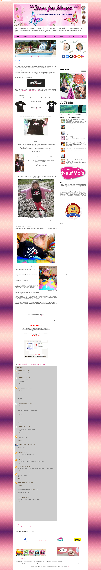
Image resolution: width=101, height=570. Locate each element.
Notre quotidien (62, 190)
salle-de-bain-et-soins (76, 187)
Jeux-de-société (67, 191)
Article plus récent (20, 524)
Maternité (77, 190)
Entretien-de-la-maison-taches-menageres (70, 189)
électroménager (70, 196)
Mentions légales (29, 558)
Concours (73, 185)
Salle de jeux (63, 186)
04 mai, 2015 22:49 (26, 435)
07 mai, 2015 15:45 (26, 459)
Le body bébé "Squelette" (36, 108)
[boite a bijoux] (68, 551)
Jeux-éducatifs (67, 190)
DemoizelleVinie (21, 403)
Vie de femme (67, 185)
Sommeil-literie (70, 192)
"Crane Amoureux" (36, 103)
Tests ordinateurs (82, 196)
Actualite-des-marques (75, 193)
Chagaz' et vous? (21, 482)
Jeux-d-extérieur (83, 192)
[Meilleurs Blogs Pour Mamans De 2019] (73, 274)
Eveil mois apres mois (82, 194)
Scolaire (62, 191)
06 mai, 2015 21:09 (26, 452)
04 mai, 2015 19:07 (29, 418)
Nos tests (26, 364)
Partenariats (30, 364)
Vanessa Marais (21, 394)
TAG (78, 196)
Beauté (66, 192)
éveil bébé (77, 194)
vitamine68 (20, 466)
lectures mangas (65, 196)
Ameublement (76, 196)
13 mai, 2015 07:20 (34, 489)
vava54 (19, 370)
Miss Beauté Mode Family (23, 444)
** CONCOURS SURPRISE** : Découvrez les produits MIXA (76, 142)
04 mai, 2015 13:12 (28, 394)
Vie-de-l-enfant (42, 364)
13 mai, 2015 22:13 (28, 497)
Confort (67, 194)
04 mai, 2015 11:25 (25, 370)
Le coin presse (75, 195)
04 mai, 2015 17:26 (28, 403)
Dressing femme (73, 190)
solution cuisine (80, 195)
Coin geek (62, 187)
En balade (75, 192)
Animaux (65, 195)
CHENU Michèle (21, 497)
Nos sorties (82, 190)
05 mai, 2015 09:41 (32, 444)
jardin (70, 193)
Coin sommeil (68, 187)
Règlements (23, 558)
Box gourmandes (70, 195)
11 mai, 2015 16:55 (29, 482)
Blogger (69, 566)
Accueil (36, 524)
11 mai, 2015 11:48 (26, 473)
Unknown (20, 377)
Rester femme (62, 192)
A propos (80, 191)
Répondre (20, 373)
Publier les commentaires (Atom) (26, 526)
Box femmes (81, 193)
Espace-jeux (77, 185)
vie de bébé (84, 189)
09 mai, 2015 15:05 (26, 466)
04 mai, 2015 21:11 (26, 426)
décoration (84, 191)
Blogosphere (68, 186)
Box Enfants (79, 192)
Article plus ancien (52, 524)
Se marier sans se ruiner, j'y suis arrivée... (36, 56)
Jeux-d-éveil (79, 189)
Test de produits (36, 364)
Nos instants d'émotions (74, 191)
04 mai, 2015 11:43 (26, 377)
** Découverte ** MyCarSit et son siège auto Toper (74, 136)
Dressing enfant (21, 364)
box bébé (70, 194)
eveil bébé (73, 194)
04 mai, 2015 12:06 (26, 386)
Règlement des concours (64, 193)
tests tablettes (62, 195)
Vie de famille (83, 185)
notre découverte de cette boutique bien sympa (30, 90)
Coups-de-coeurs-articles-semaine (79, 186)
